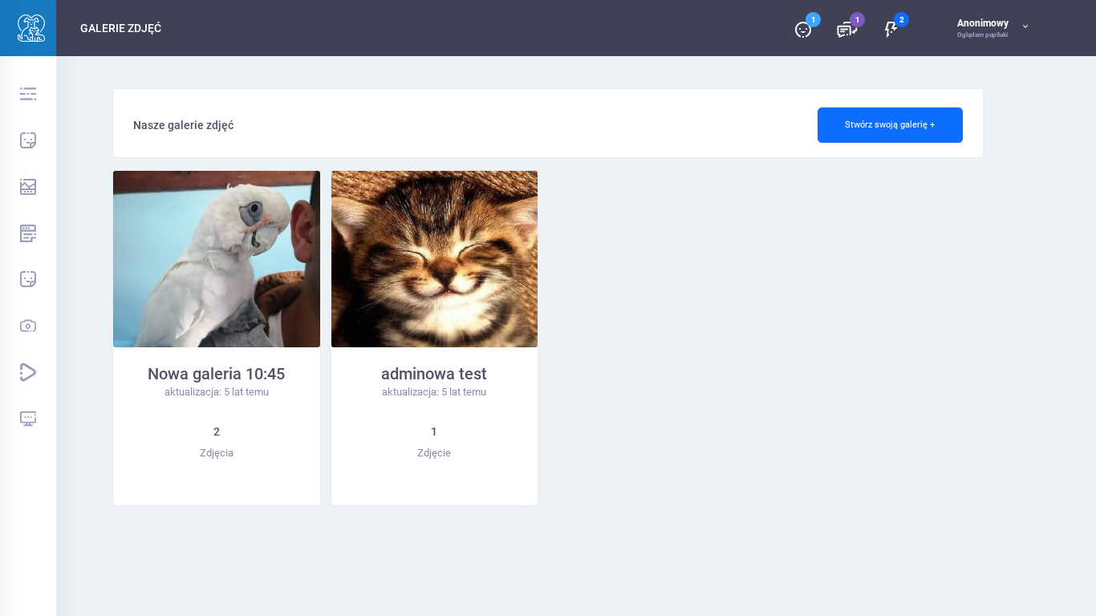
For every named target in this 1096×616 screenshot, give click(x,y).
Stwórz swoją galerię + (890, 125)
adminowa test (434, 373)
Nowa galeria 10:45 (216, 373)
